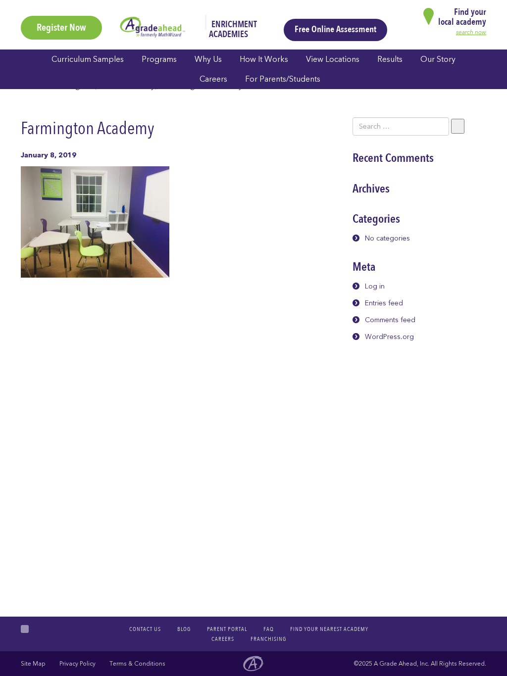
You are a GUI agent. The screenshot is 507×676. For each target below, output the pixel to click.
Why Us (208, 59)
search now (471, 32)
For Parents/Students (282, 79)
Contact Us (145, 629)
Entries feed (384, 303)
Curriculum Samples (87, 59)
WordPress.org (389, 336)
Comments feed (390, 320)
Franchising (268, 639)
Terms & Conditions (137, 664)
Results (390, 59)
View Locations (332, 59)
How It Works (264, 59)
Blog (184, 629)
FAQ (268, 629)
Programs (159, 59)
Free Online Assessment (335, 29)
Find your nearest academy (329, 629)
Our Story (438, 59)
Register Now (61, 27)
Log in (375, 286)
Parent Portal (227, 629)
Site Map (33, 664)
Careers (213, 79)
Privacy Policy (77, 664)
